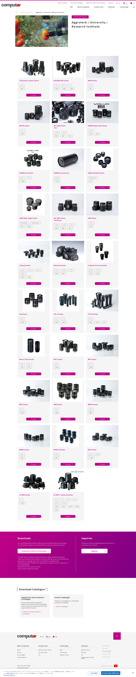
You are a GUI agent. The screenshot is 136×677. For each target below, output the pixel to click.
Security (83, 652)
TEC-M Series (93, 314)
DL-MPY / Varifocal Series (63, 495)
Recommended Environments (107, 651)
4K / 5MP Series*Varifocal (60, 219)
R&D (61, 649)
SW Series (23, 314)
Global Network (21, 657)
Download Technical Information (95, 2)
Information (106, 645)
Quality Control (64, 654)
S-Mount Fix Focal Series (97, 265)
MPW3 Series (93, 404)
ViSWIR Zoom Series (61, 173)
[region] (68, 673)
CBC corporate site (22, 665)
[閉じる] (133, 673)
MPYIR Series (24, 126)
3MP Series (92, 218)
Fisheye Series (25, 265)
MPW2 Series (24, 450)
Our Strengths (21, 654)
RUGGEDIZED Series (61, 81)
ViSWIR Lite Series (26, 173)
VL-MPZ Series (24, 495)
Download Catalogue (76, 2)
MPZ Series (23, 404)
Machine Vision (85, 649)
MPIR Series (92, 81)
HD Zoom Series (60, 265)
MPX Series (58, 404)
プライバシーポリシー (9, 675)
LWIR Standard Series (96, 173)
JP (119, 3)
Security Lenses (42, 652)
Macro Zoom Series (26, 359)
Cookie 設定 (93, 673)
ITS (39, 654)
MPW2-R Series (59, 450)
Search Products (63, 2)
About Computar (83, 7)
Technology (124, 7)
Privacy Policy (107, 654)
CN (134, 3)
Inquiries (110, 2)
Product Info (98, 7)
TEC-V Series (58, 314)
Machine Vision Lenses (44, 649)
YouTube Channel (107, 666)
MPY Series (92, 359)
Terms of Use (106, 656)
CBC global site (21, 668)
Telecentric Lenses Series (29, 81)
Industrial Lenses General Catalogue (31, 613)
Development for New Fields (87, 658)
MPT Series (58, 359)
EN (126, 3)
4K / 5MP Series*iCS (60, 127)
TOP (71, 7)
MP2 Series (92, 450)
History (19, 652)
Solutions (111, 7)
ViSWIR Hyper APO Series (97, 126)
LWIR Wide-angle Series (28, 218)
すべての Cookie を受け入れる (110, 673)
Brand (19, 649)
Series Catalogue (62, 606)
